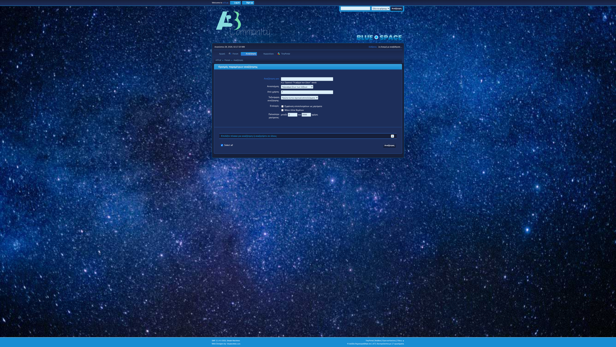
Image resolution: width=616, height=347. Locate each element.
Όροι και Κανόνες (389, 341)
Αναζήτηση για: (271, 78)
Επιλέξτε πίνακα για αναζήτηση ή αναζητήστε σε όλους (249, 136)
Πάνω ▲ (400, 341)
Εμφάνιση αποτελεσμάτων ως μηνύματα (303, 106)
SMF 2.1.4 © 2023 (219, 341)
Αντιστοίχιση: (273, 86)
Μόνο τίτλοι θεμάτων (294, 110)
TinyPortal (369, 341)
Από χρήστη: (273, 92)
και (300, 114)
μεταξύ (284, 114)
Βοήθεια (378, 341)
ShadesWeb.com (233, 344)
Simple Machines (233, 341)
